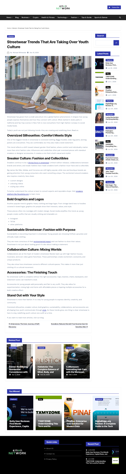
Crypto (35, 17)
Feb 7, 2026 (73, 375)
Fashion (74, 17)
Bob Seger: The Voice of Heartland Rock (112, 187)
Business (25, 17)
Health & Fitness (48, 17)
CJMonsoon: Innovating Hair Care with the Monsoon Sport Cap (76, 370)
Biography (110, 114)
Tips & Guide (87, 17)
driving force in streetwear (38, 163)
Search (100, 35)
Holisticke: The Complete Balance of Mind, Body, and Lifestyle (48, 370)
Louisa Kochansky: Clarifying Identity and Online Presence (112, 120)
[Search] (116, 42)
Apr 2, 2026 (16, 375)
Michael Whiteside (19, 53)
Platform (110, 60)
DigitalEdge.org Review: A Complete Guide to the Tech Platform (112, 106)
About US (49, 448)
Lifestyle (14, 28)
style (44, 310)
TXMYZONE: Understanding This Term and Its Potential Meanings (112, 79)
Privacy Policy (51, 459)
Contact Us (50, 454)
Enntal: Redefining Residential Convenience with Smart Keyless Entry (19, 370)
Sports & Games (100, 17)
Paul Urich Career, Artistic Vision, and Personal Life (112, 160)
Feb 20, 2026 (45, 375)
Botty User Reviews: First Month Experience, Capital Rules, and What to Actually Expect (20, 426)
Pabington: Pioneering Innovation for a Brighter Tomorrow (112, 133)
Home (9, 28)
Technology (62, 17)
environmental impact (42, 241)
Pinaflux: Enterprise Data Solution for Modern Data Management (77, 425)
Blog (17, 17)
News (9, 17)
